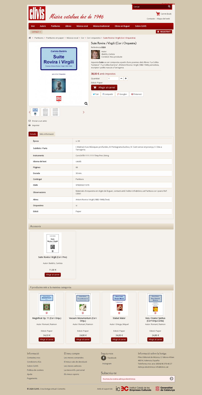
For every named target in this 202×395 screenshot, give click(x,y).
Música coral (82, 26)
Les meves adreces (72, 366)
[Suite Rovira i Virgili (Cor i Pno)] (53, 243)
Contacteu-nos (33, 357)
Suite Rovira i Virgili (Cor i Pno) (52, 257)
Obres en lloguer (122, 26)
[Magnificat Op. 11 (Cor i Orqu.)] (47, 304)
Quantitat (95, 78)
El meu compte (72, 353)
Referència (96, 47)
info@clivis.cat (162, 367)
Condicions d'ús (34, 361)
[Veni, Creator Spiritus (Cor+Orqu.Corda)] (155, 304)
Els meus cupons (71, 374)
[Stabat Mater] (119, 304)
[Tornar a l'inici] (30, 38)
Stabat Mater (119, 318)
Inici (33, 26)
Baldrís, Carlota (108, 54)
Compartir (108, 94)
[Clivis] (38, 13)
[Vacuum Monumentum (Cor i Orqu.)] (83, 304)
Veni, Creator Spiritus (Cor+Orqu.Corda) (155, 319)
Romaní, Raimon (49, 324)
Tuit (96, 94)
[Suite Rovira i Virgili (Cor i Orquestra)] (35, 112)
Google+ (123, 94)
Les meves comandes (74, 357)
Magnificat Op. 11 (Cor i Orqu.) (46, 318)
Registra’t (165, 31)
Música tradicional (101, 26)
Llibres (68, 26)
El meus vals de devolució (75, 361)
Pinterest (137, 94)
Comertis (61, 388)
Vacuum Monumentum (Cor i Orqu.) (83, 319)
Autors (43, 26)
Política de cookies (35, 370)
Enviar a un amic (39, 121)
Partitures (55, 26)
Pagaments (32, 378)
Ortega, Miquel (122, 324)
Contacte (151, 18)
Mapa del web (163, 18)
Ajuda (29, 374)
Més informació (47, 134)
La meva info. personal (74, 370)
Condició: (105, 56)
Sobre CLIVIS (140, 26)
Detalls (33, 134)
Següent (84, 112)
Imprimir (35, 125)
